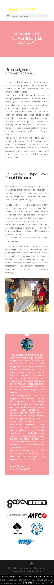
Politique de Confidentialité (27, 571)
